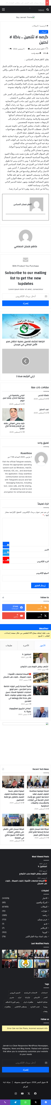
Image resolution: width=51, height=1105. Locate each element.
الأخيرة (26, 645)
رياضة (45, 915)
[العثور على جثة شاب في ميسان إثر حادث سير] (25, 963)
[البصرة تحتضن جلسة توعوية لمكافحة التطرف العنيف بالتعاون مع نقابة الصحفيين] (13, 782)
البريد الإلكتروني (43, 561)
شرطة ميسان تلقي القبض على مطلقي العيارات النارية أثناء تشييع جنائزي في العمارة (13, 833)
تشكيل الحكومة (42, 1002)
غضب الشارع (35, 1007)
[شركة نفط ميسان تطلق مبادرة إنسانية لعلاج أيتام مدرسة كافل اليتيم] (38, 820)
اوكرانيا (27, 997)
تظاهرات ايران (28, 1002)
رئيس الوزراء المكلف (12, 1002)
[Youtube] (6, 560)
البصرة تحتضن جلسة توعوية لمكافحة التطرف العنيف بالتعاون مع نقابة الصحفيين (14, 795)
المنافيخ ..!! (26, 654)
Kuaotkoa (26, 453)
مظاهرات (7, 1007)
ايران (19, 997)
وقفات (45, 1011)
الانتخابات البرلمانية (30, 993)
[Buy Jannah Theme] (25, 17)
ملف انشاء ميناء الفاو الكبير (36, 936)
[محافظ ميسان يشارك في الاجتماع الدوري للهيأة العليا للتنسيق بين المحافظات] (9, 963)
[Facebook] (6, 545)
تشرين (12, 997)
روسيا (45, 1007)
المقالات (35, 26)
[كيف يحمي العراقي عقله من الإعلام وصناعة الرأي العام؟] (13, 414)
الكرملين (37, 997)
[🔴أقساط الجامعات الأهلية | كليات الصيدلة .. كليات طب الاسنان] (40, 678)
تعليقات (9, 645)
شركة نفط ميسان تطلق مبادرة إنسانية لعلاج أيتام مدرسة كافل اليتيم (39, 832)
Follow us (45, 1019)
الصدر (45, 997)
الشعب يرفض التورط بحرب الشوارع (34, 666)
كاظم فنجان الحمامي (37, 49)
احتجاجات (44, 993)
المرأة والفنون (41, 902)
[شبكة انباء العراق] (33, 9)
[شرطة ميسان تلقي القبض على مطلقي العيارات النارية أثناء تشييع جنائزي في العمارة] (13, 820)
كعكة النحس (43, 395)
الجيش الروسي (15, 993)
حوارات (44, 911)
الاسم (47, 550)
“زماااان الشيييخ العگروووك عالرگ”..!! (20, 710)
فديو (45, 924)
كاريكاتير (44, 928)
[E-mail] (43, 218)
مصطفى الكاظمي (21, 1007)
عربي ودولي (42, 919)
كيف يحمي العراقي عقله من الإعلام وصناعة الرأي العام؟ (14, 426)
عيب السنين (44, 409)
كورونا (44, 932)
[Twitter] (6, 552)
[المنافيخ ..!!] (40, 658)
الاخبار (44, 898)
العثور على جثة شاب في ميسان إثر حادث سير (27, 3)
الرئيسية (43, 26)
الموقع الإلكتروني (42, 573)
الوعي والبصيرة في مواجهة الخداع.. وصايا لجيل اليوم (13, 398)
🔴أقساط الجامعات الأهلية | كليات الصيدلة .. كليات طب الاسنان (17, 675)
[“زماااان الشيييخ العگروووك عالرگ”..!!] (40, 712)
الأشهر (42, 645)
